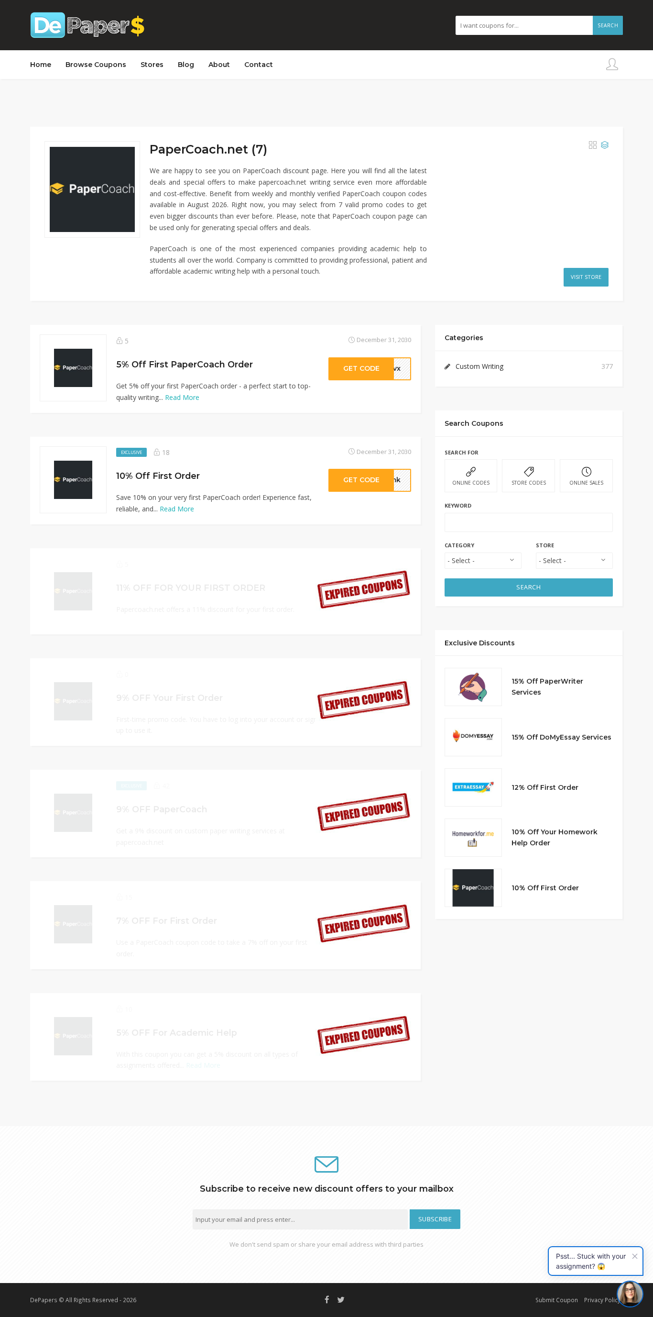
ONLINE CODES (471, 482)
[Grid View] (593, 145)
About (219, 64)
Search (608, 25)
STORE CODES (529, 482)
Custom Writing (479, 366)
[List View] (605, 145)
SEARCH (528, 587)
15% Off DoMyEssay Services (561, 737)
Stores (152, 64)
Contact (258, 64)
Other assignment (584, 1292)
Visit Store (586, 276)
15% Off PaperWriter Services (547, 687)
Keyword (458, 505)
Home (40, 64)
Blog (186, 64)
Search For (462, 452)
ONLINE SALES (586, 482)
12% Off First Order (545, 787)
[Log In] (612, 65)
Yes (519, 1292)
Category (459, 545)
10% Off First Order (545, 888)
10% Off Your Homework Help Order (555, 838)
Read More (182, 397)
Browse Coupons (95, 64)
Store (545, 545)
